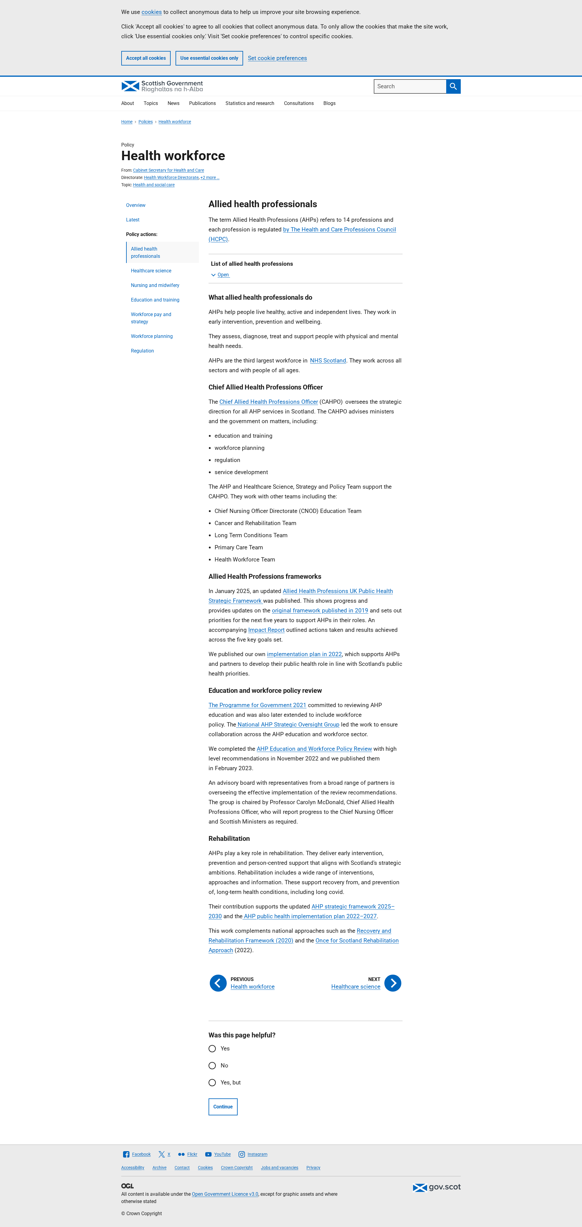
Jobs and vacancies (279, 1167)
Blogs (329, 103)
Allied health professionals (145, 252)
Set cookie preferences (277, 58)
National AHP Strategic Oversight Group (288, 724)
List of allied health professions (252, 263)
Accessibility (132, 1167)
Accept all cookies (146, 58)
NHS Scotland (328, 360)
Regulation (142, 351)
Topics (151, 103)
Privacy (313, 1167)
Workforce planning (152, 336)
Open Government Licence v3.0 (225, 1194)
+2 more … (209, 177)
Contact (182, 1167)
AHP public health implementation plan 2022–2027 (309, 916)
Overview (136, 205)
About (127, 103)
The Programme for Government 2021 (257, 705)
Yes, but (231, 1082)
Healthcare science (151, 271)
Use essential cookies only (209, 58)
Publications (202, 103)
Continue (223, 1107)
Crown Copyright (237, 1167)
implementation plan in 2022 (304, 654)
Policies (146, 121)
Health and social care (154, 184)
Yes (225, 1048)
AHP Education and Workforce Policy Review (314, 748)
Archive (159, 1167)
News (173, 103)
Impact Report (266, 629)
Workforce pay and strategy (151, 318)
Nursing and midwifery (155, 285)
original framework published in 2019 (320, 610)
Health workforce (175, 121)
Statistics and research (250, 103)
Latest (132, 220)
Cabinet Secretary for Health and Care (168, 170)
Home (126, 121)
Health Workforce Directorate (171, 177)
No (224, 1065)
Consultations (299, 103)
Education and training (155, 300)
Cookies (205, 1167)
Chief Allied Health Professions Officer (268, 401)
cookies (152, 11)
